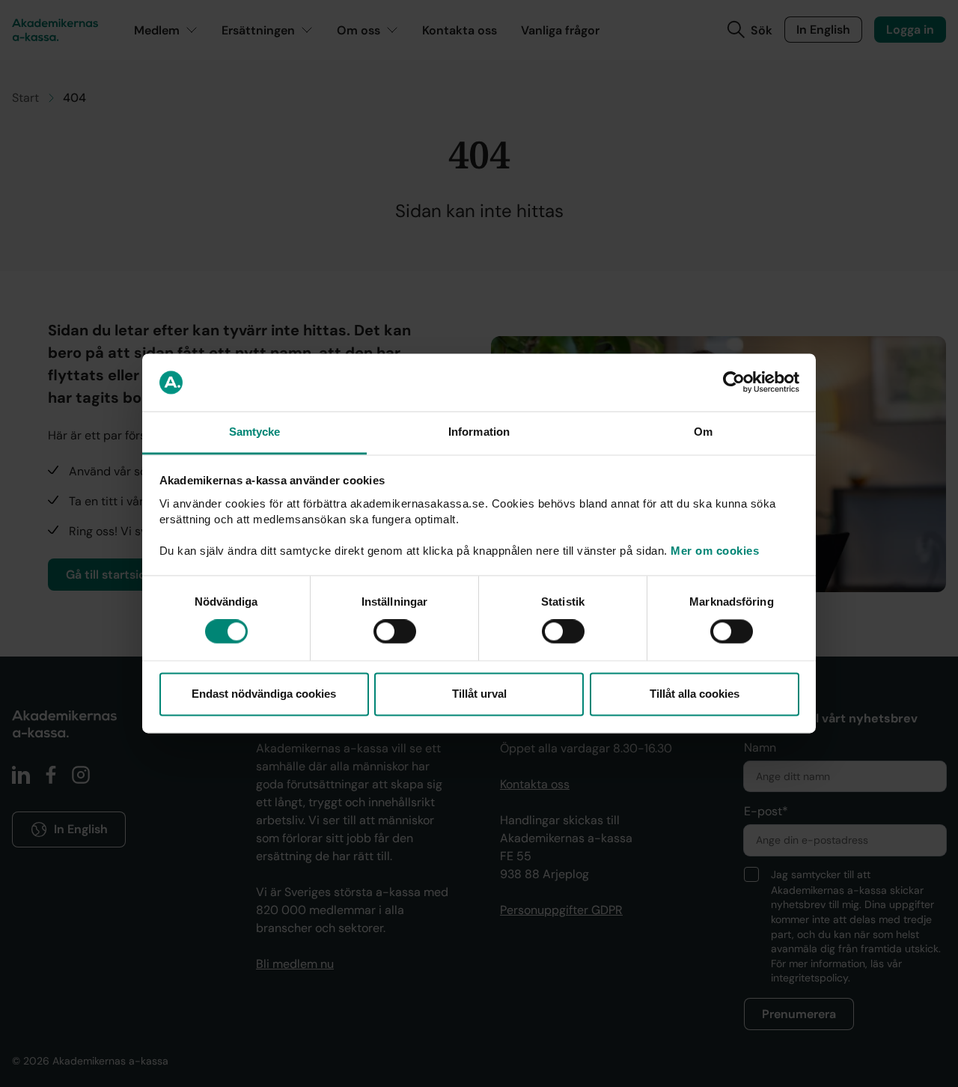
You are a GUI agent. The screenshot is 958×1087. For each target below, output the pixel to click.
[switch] (394, 632)
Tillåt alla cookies (694, 693)
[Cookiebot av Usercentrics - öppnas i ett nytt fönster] (733, 382)
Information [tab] (479, 431)
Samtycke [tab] (255, 431)
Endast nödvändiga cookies (264, 693)
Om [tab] (703, 431)
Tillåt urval (479, 693)
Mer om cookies (715, 550)
